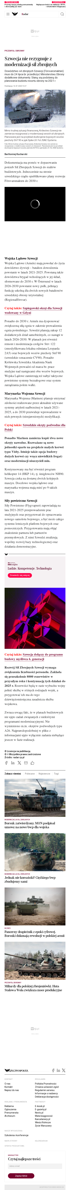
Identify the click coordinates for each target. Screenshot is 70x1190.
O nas (7, 1083)
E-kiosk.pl (40, 1106)
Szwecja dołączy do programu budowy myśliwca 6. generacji (34, 656)
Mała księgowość (44, 1116)
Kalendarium (41, 1141)
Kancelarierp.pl (42, 1119)
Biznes (8, 928)
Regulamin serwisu (45, 1090)
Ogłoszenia (10, 1109)
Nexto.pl (39, 1112)
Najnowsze (44, 773)
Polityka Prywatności (45, 1083)
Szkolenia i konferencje (16, 1135)
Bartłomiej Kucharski (16, 154)
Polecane (30, 773)
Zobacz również (13, 773)
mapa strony (11, 1141)
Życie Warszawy (43, 1125)
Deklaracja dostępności (47, 1096)
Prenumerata (11, 1112)
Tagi (56, 773)
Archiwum (10, 1116)
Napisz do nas (12, 1090)
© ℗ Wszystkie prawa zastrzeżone (23, 754)
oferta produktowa (14, 1146)
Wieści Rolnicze (43, 1122)
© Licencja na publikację (18, 751)
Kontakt (9, 1087)
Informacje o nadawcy (46, 1093)
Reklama (9, 1106)
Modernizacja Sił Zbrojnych (17, 820)
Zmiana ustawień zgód (47, 1087)
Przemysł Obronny (14, 51)
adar (25, 14)
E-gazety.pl (40, 1109)
